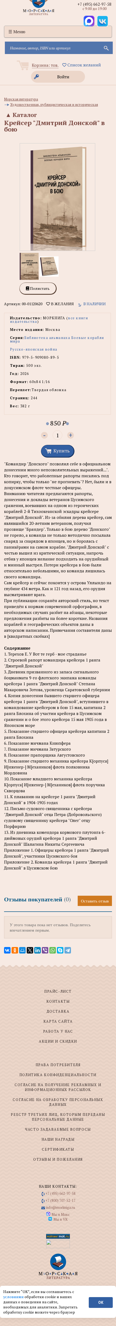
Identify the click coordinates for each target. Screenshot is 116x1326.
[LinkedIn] (37, 950)
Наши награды (58, 1139)
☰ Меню (16, 32)
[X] (30, 950)
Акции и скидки (58, 1041)
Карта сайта (58, 1021)
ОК (100, 1302)
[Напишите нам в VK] (102, 21)
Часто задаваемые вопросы (58, 1129)
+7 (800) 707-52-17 (61, 1200)
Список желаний (83, 65)
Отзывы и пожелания (58, 1159)
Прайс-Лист (58, 991)
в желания (62, 304)
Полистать (39, 288)
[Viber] (45, 950)
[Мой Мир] (22, 950)
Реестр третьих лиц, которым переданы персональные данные (58, 1117)
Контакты (58, 1001)
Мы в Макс (61, 1214)
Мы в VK (60, 1219)
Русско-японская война (33, 349)
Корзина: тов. (45, 65)
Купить (61, 450)
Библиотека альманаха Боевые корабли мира (57, 339)
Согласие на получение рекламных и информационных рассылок (58, 1087)
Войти (63, 76)
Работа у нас (58, 1031)
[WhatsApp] (52, 950)
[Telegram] (67, 950)
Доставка (58, 1011)
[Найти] (106, 48)
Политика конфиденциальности (58, 1074)
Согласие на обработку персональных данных (58, 1102)
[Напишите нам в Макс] (89, 21)
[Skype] (60, 950)
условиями (14, 1296)
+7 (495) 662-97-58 (94, 4)
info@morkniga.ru (60, 1207)
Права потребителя (58, 1064)
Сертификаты (58, 1149)
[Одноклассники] (15, 950)
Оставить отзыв (95, 901)
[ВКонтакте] (7, 950)
